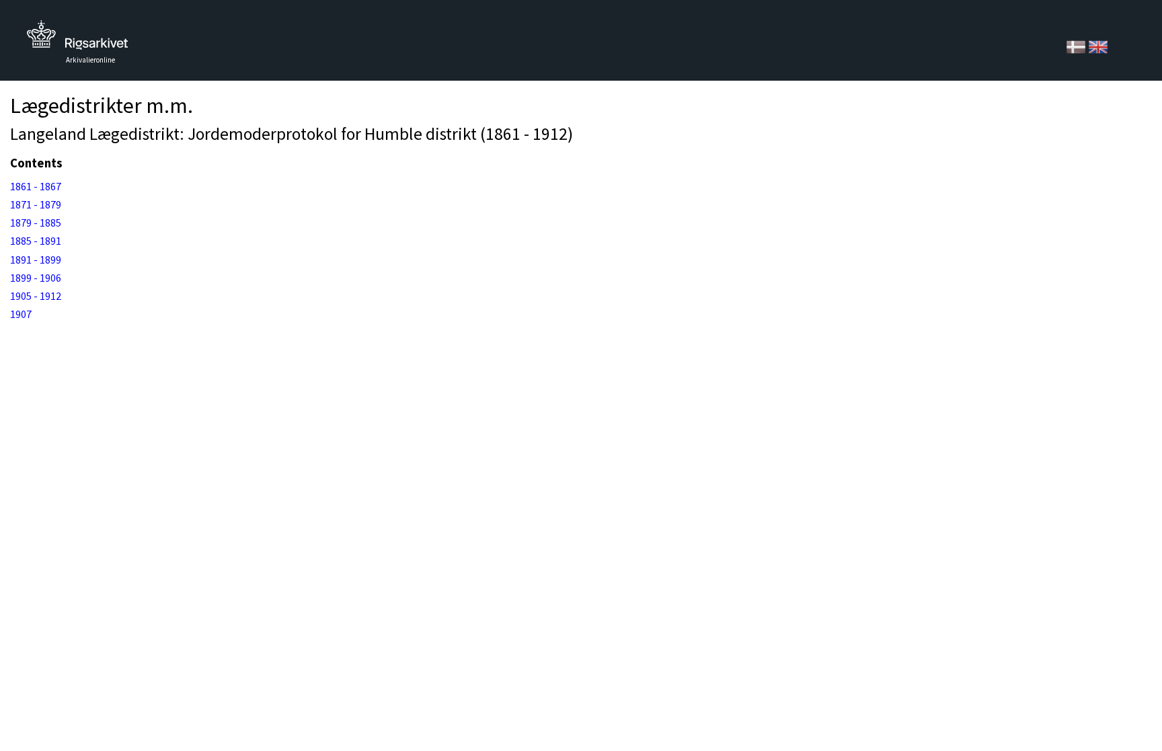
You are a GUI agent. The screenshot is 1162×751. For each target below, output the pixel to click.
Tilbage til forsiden (77, 38)
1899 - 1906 (35, 277)
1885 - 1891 (35, 240)
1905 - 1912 (35, 296)
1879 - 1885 (35, 222)
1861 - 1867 (35, 186)
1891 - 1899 (35, 259)
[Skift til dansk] (1077, 45)
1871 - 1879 (35, 204)
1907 (21, 314)
